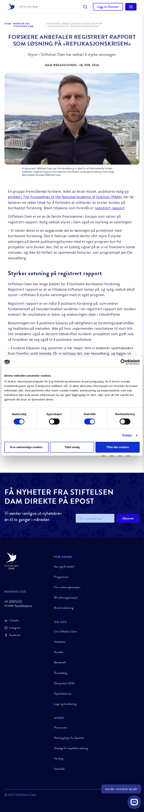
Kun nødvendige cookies (26, 447)
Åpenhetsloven (62, 693)
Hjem (7, 24)
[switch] (54, 421)
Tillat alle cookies (117, 447)
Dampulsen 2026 (64, 683)
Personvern (60, 727)
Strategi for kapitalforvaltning (71, 748)
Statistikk (59, 769)
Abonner (128, 518)
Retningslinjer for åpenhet (69, 738)
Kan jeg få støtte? (64, 566)
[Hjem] (27, 561)
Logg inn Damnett (108, 7)
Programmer (61, 577)
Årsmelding (60, 673)
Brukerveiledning (63, 608)
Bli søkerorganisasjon (66, 597)
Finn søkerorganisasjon (67, 587)
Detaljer (127, 435)
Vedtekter (59, 642)
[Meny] (130, 7)
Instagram (15, 627)
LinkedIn (14, 620)
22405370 (15, 601)
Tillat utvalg (72, 447)
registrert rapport (109, 208)
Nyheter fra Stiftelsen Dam (23, 25)
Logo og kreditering (65, 704)
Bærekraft (60, 662)
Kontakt (58, 652)
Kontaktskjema (23, 606)
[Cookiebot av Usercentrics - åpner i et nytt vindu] (123, 362)
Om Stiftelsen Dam (65, 631)
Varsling (58, 758)
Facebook (14, 635)
